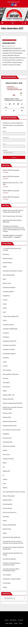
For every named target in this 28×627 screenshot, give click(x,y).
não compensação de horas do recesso (14, 491)
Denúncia (5, 378)
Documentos (6, 386)
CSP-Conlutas (7, 370)
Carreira (5, 300)
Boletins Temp (7, 283)
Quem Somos (13, 620)
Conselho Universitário (9, 345)
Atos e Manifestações (9, 275)
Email (4, 144)
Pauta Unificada (7, 508)
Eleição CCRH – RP (8, 395)
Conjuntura (6, 337)
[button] (22, 23)
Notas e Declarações (9, 496)
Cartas (5, 304)
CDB (4, 312)
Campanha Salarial (8, 291)
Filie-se (20, 623)
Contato (16, 623)
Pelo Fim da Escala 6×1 (9, 512)
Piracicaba (6, 516)
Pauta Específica (7, 504)
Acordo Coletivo (7, 262)
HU (4, 467)
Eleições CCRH (7, 413)
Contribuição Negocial (9, 353)
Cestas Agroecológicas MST (11, 316)
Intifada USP (6, 471)
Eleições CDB (7, 417)
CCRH (5, 308)
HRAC (5, 463)
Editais (5, 390)
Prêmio (5, 520)
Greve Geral (6, 454)
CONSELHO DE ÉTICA (9, 341)
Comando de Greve (8, 324)
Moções (5, 487)
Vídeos (5, 587)
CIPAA (5, 320)
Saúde (5, 533)
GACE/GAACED (7, 442)
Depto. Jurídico (9, 623)
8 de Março (6, 254)
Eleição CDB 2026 (8, 399)
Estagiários (6, 434)
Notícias (7, 620)
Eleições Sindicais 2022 (10, 421)
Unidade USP (6, 137)
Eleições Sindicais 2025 (10, 425)
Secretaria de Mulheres (9, 559)
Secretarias (20, 620)
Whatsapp (5, 150)
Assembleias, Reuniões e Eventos (12, 271)
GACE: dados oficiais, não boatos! (12, 216)
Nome (4, 131)
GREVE (5, 450)
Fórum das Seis (7, 438)
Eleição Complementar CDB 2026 (12, 403)
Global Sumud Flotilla (9, 446)
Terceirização (6, 583)
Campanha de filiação (9, 287)
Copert (5, 362)
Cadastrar (14, 157)
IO (3, 475)
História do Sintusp (8, 458)
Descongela (6, 382)
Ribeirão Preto (7, 529)
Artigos (5, 266)
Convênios (6, 357)
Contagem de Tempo (9, 349)
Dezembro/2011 (8, 43)
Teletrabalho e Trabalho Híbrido (12, 579)
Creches (5, 366)
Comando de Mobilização (10, 328)
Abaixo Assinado (7, 258)
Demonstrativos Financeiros (11, 374)
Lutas (4, 483)
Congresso (6, 333)
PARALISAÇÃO (7, 500)
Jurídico (5, 479)
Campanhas (6, 295)
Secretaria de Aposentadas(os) (11, 537)
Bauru (4, 279)
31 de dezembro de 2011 (9, 46)
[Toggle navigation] (13, 23)
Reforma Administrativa (9, 525)
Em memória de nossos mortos (11, 429)
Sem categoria (7, 574)
